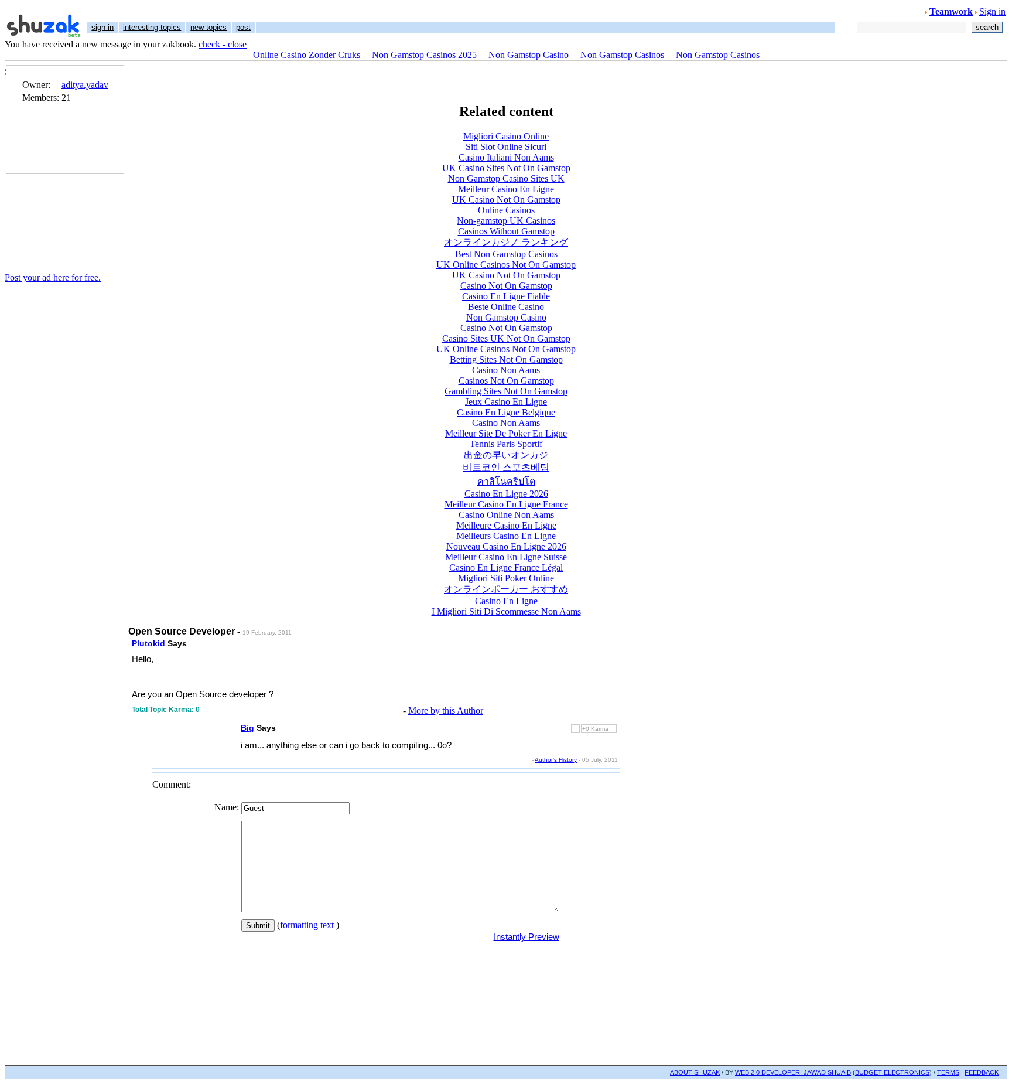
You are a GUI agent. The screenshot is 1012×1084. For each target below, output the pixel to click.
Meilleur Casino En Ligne (506, 189)
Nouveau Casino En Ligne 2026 (506, 546)
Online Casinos (506, 210)
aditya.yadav (84, 85)
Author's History (556, 759)
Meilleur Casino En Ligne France (506, 504)
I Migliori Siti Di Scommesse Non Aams (506, 611)
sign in (102, 27)
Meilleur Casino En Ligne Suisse (506, 557)
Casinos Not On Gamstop (506, 381)
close (237, 44)
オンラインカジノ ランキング (506, 242)
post (243, 27)
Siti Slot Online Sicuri (506, 147)
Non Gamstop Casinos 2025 (424, 55)
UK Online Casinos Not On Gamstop (506, 265)
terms (948, 1072)
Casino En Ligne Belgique (506, 412)
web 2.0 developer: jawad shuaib (793, 1072)
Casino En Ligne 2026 (506, 494)
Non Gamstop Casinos (622, 55)
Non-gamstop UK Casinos (506, 221)
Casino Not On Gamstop (506, 286)
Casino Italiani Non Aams (506, 157)
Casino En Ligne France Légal (506, 567)
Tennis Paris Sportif (506, 444)
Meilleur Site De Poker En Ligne (506, 433)
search (987, 27)
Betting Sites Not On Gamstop (506, 359)
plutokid (148, 643)
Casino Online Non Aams (506, 515)
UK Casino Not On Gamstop (506, 199)
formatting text (308, 925)
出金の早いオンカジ (506, 455)
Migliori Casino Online (506, 136)
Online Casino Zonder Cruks (306, 55)
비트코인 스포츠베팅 (506, 467)
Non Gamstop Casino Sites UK (506, 178)
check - (213, 44)
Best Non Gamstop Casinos (506, 254)
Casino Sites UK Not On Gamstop (506, 338)
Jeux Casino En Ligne (506, 402)
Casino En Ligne (506, 601)
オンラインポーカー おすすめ (506, 589)
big (247, 727)
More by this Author (445, 710)
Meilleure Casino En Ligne (506, 525)
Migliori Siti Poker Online (506, 578)
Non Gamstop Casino (528, 55)
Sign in (992, 11)
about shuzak (695, 1072)
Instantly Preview (526, 937)
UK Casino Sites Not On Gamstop (506, 168)
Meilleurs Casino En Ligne (506, 536)
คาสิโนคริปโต (506, 481)
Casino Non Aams (506, 370)
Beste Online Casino (506, 307)
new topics (208, 27)
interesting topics (152, 27)
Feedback (982, 1072)
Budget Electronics (892, 1072)
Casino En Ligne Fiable (506, 296)
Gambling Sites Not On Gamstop (506, 391)
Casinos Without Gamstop (506, 231)
